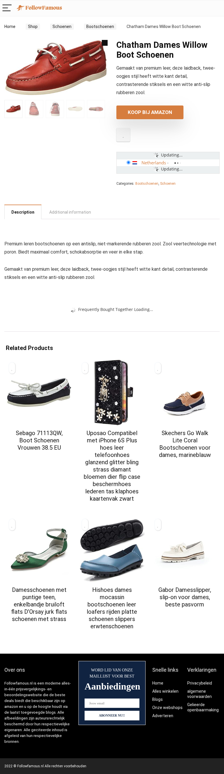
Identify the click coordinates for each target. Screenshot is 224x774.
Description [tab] (22, 212)
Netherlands (153, 163)
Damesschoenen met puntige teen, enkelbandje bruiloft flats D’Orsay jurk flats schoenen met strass (39, 604)
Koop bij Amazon (150, 112)
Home (9, 26)
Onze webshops (167, 707)
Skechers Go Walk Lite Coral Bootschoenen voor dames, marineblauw (185, 444)
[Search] (204, 8)
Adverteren (162, 715)
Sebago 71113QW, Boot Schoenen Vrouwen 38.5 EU (39, 440)
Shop (33, 26)
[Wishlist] (216, 8)
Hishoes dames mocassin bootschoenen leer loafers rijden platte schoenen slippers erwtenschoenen (112, 608)
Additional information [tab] (70, 212)
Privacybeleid (199, 683)
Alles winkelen (165, 691)
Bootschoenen (100, 26)
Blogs (157, 699)
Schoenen (61, 26)
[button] (105, 43)
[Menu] (7, 8)
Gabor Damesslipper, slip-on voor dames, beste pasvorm (184, 597)
